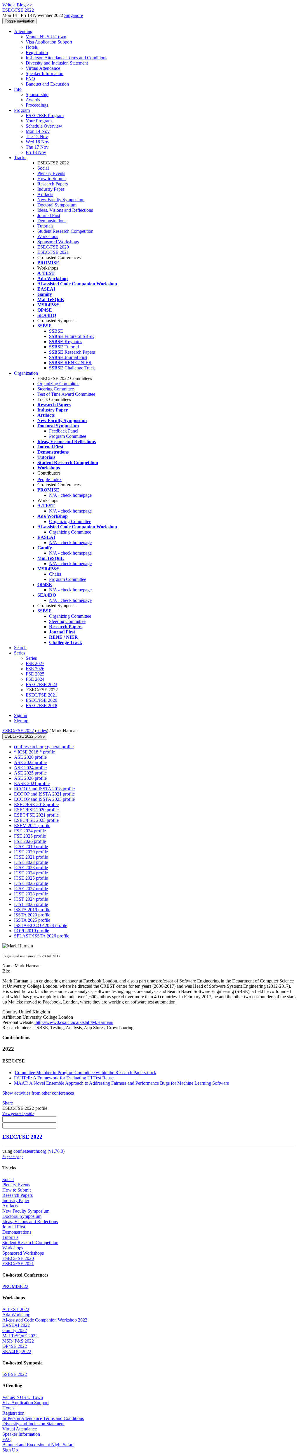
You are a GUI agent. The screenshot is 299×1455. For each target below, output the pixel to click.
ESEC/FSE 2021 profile (36, 814)
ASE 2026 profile (30, 778)
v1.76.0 (56, 1151)
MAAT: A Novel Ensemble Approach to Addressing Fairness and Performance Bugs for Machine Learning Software (121, 1083)
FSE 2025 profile (30, 836)
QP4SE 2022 (14, 1346)
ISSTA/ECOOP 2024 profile (40, 925)
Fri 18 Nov (36, 152)
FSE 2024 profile (30, 830)
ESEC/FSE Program (45, 115)
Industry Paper (50, 189)
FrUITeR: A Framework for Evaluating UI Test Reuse (64, 1077)
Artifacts (45, 194)
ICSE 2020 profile (31, 851)
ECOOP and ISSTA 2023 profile (44, 799)
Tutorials (45, 225)
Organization (26, 373)
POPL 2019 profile (31, 930)
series (41, 730)
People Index (49, 479)
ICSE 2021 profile (31, 857)
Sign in (20, 715)
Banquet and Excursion (47, 83)
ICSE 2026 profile (31, 883)
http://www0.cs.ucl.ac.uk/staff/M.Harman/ (73, 1022)
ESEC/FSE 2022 (18, 730)
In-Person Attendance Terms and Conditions (66, 57)
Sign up (21, 720)
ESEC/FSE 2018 (41, 705)
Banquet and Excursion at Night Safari (38, 1444)
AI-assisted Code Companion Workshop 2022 (44, 1319)
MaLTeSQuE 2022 (20, 1335)
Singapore (73, 15)
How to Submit (51, 178)
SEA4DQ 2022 (16, 1351)
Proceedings (37, 105)
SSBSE (56, 331)
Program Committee (67, 436)
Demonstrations (51, 220)
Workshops (47, 236)
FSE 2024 (35, 679)
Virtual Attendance (43, 68)
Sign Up (10, 1449)
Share (7, 1102)
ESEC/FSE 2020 (53, 246)
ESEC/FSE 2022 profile (25, 736)
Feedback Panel (63, 430)
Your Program (39, 120)
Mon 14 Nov (38, 131)
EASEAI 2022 (16, 1325)
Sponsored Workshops (58, 241)
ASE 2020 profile (30, 757)
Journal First (48, 215)
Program (22, 110)
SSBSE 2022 (14, 1374)
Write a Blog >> (17, 4)
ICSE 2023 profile (31, 867)
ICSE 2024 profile (31, 872)
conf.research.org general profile (44, 746)
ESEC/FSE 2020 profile (36, 809)
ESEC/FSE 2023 (41, 684)
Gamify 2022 (14, 1330)
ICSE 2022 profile (31, 862)
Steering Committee (55, 388)
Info (18, 89)
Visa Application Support (49, 41)
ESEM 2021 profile (32, 825)
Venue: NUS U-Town (46, 36)
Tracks (20, 157)
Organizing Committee (58, 383)
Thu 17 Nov (37, 147)
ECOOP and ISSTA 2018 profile (44, 788)
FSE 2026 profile (30, 841)
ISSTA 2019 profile (32, 909)
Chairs (55, 574)
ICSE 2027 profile (31, 888)
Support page (12, 1156)
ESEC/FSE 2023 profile (36, 820)
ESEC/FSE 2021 (53, 252)
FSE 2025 (35, 673)
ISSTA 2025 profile (32, 920)
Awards (33, 99)
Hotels (32, 47)
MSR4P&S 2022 (18, 1340)
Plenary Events (51, 173)
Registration (37, 52)
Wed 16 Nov (37, 141)
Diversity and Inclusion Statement (57, 62)
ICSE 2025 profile (31, 878)
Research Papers (52, 183)
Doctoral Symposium (57, 204)
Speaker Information (44, 73)
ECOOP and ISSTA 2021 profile (44, 793)
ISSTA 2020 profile (32, 914)
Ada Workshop (16, 1314)
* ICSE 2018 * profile (34, 751)
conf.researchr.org (29, 1151)
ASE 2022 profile (30, 762)
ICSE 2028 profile (31, 893)
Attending (23, 31)
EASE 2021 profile (32, 783)
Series (31, 658)
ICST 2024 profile (31, 899)
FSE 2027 (35, 663)
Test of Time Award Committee (66, 394)
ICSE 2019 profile (31, 846)
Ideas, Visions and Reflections (65, 210)
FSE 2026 (35, 668)
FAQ (30, 78)
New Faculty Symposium (60, 199)
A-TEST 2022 (15, 1309)
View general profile (18, 1114)
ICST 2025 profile (31, 904)
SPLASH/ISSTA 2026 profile (41, 935)
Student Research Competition (65, 231)
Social (43, 168)
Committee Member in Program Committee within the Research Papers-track (85, 1072)
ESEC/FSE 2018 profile (36, 804)
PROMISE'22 (15, 1286)
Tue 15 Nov (37, 136)
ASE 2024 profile (30, 767)
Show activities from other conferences (38, 1093)
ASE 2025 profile (30, 772)
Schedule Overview (44, 126)
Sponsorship (37, 94)
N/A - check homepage (70, 495)
